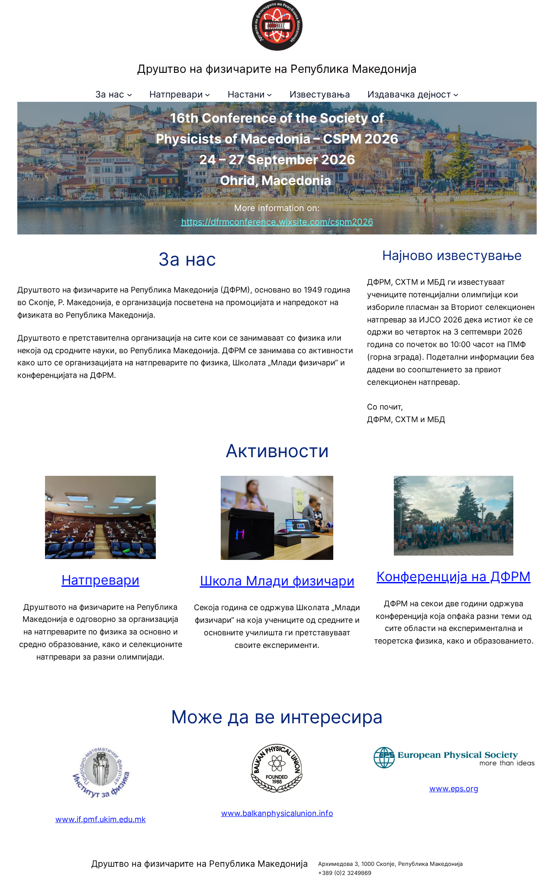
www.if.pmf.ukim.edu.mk (100, 819)
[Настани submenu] (269, 94)
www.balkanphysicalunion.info (277, 813)
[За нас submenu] (129, 94)
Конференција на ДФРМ (454, 576)
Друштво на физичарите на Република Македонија (277, 68)
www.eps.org (453, 788)
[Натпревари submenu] (207, 94)
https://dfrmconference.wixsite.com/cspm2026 (277, 222)
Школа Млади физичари (277, 581)
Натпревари (100, 580)
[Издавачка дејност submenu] (455, 94)
